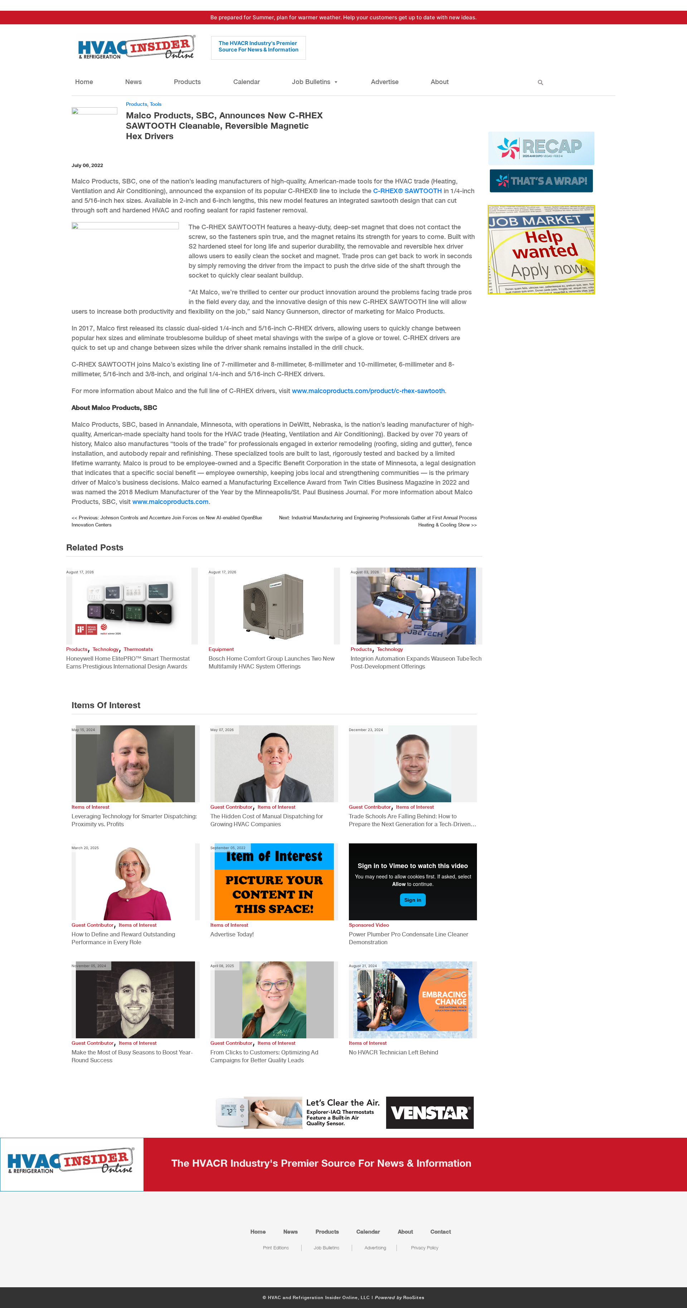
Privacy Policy (424, 1247)
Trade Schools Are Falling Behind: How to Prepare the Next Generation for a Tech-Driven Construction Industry (410, 820)
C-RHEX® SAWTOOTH (407, 191)
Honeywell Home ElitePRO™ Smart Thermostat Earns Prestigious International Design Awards (128, 662)
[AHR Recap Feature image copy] (541, 161)
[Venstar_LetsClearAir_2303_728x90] (343, 1112)
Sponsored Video (369, 925)
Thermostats (138, 649)
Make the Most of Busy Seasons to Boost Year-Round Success (132, 1056)
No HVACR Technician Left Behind (393, 1052)
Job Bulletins (311, 81)
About (440, 81)
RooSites (413, 1297)
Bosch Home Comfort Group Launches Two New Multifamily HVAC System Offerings (272, 662)
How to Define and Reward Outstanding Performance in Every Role (123, 938)
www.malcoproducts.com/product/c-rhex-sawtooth (368, 391)
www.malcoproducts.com (170, 501)
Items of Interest (90, 807)
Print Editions (276, 1247)
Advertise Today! (232, 934)
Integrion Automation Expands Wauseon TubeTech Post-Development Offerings (416, 662)
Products (187, 81)
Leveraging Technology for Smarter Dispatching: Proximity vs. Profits (134, 820)
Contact (440, 1231)
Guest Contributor (231, 807)
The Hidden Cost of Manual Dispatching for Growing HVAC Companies (266, 820)
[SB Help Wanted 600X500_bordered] (541, 249)
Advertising (375, 1247)
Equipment (221, 649)
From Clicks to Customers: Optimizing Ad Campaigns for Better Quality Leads (264, 1056)
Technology (105, 649)
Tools (155, 104)
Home (84, 81)
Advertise (385, 81)
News (133, 81)
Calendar (246, 81)
